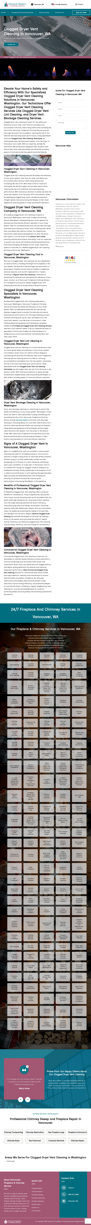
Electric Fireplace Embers (63, 842)
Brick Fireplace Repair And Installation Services (14, 1024)
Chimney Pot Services (63, 733)
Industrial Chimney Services (79, 808)
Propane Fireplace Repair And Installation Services (14, 781)
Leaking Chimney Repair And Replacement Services (30, 820)
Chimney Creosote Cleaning (31, 674)
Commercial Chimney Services (47, 808)
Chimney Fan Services (79, 733)
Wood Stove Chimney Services (14, 998)
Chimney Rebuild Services (30, 936)
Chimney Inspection (62, 656)
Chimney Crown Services (14, 722)
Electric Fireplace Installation (30, 766)
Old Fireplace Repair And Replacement (63, 712)
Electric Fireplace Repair (63, 754)
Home (3, 12)
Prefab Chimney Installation (46, 936)
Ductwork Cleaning (63, 977)
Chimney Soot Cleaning (14, 674)
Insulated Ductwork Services (79, 1010)
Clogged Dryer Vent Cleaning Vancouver (23, 57)
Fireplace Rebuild (14, 754)
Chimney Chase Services (47, 722)
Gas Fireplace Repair (46, 754)
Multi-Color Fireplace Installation (46, 855)
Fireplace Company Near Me (14, 987)
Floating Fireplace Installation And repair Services (63, 1024)
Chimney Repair (63, 664)
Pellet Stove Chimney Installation (47, 842)
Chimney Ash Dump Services (47, 733)
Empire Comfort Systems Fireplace (14, 923)
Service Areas (44, 12)
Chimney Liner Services (14, 733)
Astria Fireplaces (79, 868)
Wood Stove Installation (63, 987)
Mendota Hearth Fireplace (47, 900)
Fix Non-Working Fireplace (31, 687)
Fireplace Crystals (31, 855)
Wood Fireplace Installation (79, 754)
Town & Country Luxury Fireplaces (46, 868)
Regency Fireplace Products (79, 855)
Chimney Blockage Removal (31, 712)
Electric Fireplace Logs (31, 808)
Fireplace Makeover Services (46, 1010)
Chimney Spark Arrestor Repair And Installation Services (46, 687)
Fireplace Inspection (46, 712)
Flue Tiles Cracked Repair (47, 832)
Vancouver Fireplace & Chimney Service (61, 1221)
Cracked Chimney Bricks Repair (79, 820)
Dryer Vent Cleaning (79, 937)
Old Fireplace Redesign (63, 832)
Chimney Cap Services (30, 723)
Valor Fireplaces (30, 868)
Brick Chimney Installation (79, 687)
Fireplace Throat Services (14, 808)
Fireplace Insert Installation (14, 936)
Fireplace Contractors (79, 744)
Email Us (80, 4)
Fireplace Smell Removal (14, 832)
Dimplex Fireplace (63, 890)
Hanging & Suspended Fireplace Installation (79, 998)
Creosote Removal (31, 664)
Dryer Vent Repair (30, 966)
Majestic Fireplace (63, 879)
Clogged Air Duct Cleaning (30, 956)
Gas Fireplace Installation (14, 766)
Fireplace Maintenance (30, 987)
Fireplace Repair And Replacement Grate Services (30, 796)
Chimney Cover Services (63, 722)
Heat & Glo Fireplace (14, 890)
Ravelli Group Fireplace (46, 924)
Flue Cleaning (14, 665)
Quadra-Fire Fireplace (79, 890)
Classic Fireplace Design (79, 832)
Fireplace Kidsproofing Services (63, 936)
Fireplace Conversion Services (63, 998)
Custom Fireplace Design (31, 842)
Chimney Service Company (63, 956)
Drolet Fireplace (14, 911)
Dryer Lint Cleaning (46, 946)
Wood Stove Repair (47, 987)
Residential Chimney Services (62, 808)
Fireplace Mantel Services (79, 1024)
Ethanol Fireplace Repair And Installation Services (63, 766)
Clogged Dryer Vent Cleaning (14, 956)
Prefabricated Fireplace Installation (79, 766)
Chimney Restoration (14, 712)
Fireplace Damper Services (63, 795)
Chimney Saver (79, 712)
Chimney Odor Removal (30, 832)
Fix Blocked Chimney (14, 820)
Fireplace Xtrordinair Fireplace (79, 900)
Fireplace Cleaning (79, 656)
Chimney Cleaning (30, 656)
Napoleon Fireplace (47, 879)
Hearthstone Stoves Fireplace (79, 910)
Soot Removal (46, 665)
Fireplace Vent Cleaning (62, 744)
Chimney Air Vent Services (14, 855)
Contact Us (59, 12)
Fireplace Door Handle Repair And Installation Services (63, 781)
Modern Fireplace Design (14, 842)
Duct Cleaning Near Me (31, 977)
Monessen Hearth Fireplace (30, 910)
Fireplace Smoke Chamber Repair (47, 701)
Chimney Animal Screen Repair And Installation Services (63, 687)
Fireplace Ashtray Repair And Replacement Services (79, 781)
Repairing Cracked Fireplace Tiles (47, 820)
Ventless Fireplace (47, 998)
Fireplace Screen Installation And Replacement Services (79, 924)
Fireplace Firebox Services (47, 795)
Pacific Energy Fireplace (31, 900)
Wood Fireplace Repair (31, 754)
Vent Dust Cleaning (63, 946)
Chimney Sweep (14, 656)
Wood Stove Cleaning (79, 987)
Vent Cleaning (14, 946)
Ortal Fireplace (63, 900)
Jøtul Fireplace (14, 900)
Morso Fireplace (47, 911)
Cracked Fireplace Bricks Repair (46, 1024)
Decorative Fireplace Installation (79, 966)
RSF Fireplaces (14, 879)
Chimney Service (47, 656)
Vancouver (11, 1161)
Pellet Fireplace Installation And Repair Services (63, 855)
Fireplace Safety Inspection (62, 966)
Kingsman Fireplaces (63, 868)
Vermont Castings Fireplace (79, 879)
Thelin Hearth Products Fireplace (30, 923)
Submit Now (70, 132)
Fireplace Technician (79, 977)
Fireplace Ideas (14, 977)
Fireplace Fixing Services (31, 998)
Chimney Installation (79, 664)
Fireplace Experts (79, 956)
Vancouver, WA (73, 1201)
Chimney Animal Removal (63, 923)
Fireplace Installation (63, 674)
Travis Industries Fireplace (62, 910)
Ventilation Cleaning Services (30, 1010)
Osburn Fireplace (47, 890)
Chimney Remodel (63, 1011)
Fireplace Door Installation (46, 781)
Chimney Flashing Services (14, 743)
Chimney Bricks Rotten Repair (62, 820)
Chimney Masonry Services (31, 743)
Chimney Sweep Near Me (47, 977)
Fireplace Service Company (47, 956)
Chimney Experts (14, 966)
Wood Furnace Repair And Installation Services (46, 766)
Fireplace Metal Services (14, 795)
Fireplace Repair (47, 674)
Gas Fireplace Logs (79, 796)
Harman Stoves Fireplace (31, 889)
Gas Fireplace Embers (79, 843)
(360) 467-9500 (81, 12)
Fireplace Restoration (14, 687)
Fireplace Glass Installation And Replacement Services (30, 781)
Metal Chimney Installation (14, 701)
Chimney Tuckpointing (79, 701)
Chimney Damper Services (30, 733)
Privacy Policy (36, 1211)
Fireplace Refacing (63, 701)
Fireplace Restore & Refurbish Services (30, 1024)
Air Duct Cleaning (30, 946)
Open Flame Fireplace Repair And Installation (14, 1011)
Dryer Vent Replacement (46, 966)
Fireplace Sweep (47, 744)
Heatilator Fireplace (30, 879)
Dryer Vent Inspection (79, 946)
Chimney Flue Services (79, 723)
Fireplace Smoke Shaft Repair (30, 701)
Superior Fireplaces (14, 868)
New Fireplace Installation (79, 674)
